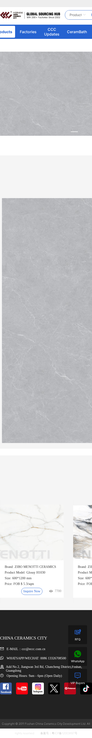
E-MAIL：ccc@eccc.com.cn (25, 649)
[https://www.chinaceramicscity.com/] (30, 15)
